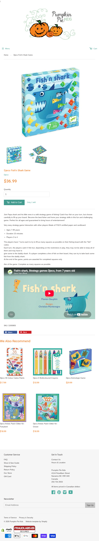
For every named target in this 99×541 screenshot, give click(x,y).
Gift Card (7, 476)
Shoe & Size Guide (11, 463)
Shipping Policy (10, 466)
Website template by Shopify (36, 521)
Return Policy (9, 470)
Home (6, 55)
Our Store (8, 473)
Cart (95, 49)
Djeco (6, 175)
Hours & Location (58, 462)
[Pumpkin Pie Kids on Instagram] (65, 493)
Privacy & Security (26, 518)
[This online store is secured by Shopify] (6, 532)
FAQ (5, 459)
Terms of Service (10, 518)
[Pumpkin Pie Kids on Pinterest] (59, 493)
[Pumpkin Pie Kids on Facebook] (53, 493)
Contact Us (55, 459)
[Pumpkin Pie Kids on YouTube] (71, 493)
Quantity (7, 189)
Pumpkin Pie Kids (16, 521)
